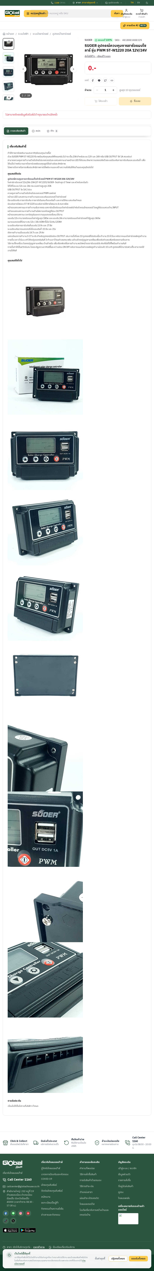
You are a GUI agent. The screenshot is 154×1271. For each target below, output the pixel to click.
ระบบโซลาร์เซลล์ (40, 34)
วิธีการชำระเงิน (87, 1186)
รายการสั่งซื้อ (124, 1180)
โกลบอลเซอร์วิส (87, 1204)
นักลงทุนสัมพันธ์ (49, 1185)
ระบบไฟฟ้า (23, 34)
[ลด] (97, 90)
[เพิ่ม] (113, 90)
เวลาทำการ (39, 1247)
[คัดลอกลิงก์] (112, 80)
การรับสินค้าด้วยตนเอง (90, 1180)
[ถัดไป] (73, 69)
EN (138, 3)
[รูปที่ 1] (8, 44)
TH (132, 3)
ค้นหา (117, 13)
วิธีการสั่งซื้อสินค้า (88, 1174)
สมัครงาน (45, 1197)
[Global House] (12, 13)
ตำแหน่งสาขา (86, 1192)
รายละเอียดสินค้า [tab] (18, 131)
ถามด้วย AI (136, 25)
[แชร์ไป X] (105, 80)
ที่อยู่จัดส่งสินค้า (125, 1186)
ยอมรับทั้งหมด (138, 1259)
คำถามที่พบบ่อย (87, 1168)
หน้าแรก (10, 34)
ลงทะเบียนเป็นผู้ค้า (50, 1203)
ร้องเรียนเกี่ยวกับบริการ (64, 1247)
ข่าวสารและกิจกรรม (50, 1215)
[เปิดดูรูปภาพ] (48, 69)
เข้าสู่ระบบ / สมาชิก (127, 1168)
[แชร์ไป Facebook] (92, 80)
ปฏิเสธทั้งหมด (118, 1259)
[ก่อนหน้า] (23, 69)
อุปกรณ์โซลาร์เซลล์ (61, 34)
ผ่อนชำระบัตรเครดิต (89, 1198)
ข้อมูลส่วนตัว (124, 1174)
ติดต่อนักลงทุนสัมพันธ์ (52, 1191)
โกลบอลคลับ (124, 1198)
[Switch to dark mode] (147, 2)
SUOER (88, 40)
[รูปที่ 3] (8, 72)
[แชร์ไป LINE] (99, 80)
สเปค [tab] (38, 131)
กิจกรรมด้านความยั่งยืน (52, 1209)
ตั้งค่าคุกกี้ (100, 1259)
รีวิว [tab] (54, 131)
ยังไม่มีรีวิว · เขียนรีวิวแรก (98, 56)
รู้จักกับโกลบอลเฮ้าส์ (50, 1168)
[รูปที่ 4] (8, 86)
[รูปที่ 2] (8, 58)
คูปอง (120, 1192)
